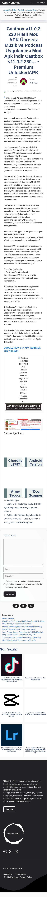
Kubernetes (14, 793)
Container (27, 796)
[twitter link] (11, 851)
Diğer (14, 10)
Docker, (23, 793)
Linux (34, 796)
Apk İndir (21, 10)
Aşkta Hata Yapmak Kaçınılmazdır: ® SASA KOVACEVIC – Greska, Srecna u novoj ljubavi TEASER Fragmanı (22, 519)
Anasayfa (6, 10)
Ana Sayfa (7, 874)
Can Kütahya (11, 2)
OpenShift (17, 796)
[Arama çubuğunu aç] (31, 2)
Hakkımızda (21, 874)
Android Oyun (31, 10)
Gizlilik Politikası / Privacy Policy (17, 877)
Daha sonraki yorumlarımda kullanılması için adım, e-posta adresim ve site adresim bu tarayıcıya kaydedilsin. (24, 584)
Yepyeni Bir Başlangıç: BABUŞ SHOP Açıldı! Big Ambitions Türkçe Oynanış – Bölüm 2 (22, 508)
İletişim (9, 809)
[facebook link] (16, 851)
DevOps (30, 793)
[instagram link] (5, 851)
